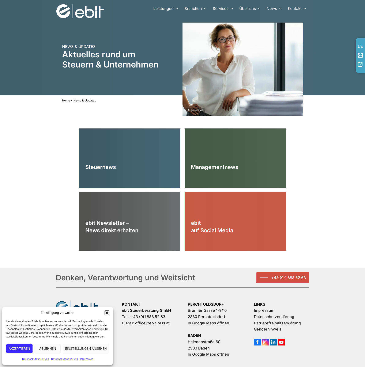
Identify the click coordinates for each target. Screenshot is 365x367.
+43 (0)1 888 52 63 (288, 277)
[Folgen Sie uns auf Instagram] (265, 342)
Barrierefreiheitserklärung (277, 323)
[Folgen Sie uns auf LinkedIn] (273, 342)
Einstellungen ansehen (86, 349)
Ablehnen (47, 349)
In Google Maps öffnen (208, 323)
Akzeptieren (19, 349)
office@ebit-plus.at (152, 323)
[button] (107, 313)
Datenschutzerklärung (35, 358)
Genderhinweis (267, 329)
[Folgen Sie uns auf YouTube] (281, 342)
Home (66, 100)
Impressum (86, 358)
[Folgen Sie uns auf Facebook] (257, 342)
